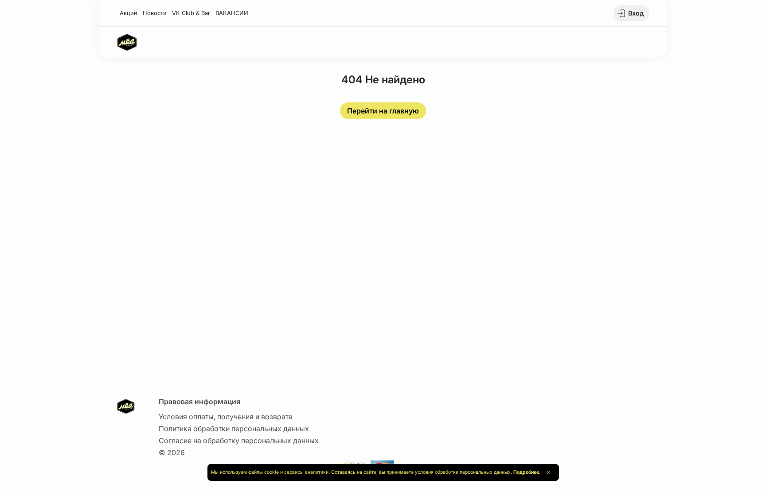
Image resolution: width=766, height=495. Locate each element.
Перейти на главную (383, 110)
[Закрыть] (548, 472)
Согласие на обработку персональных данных (239, 440)
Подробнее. (526, 472)
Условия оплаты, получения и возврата (226, 416)
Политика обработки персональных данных (234, 428)
